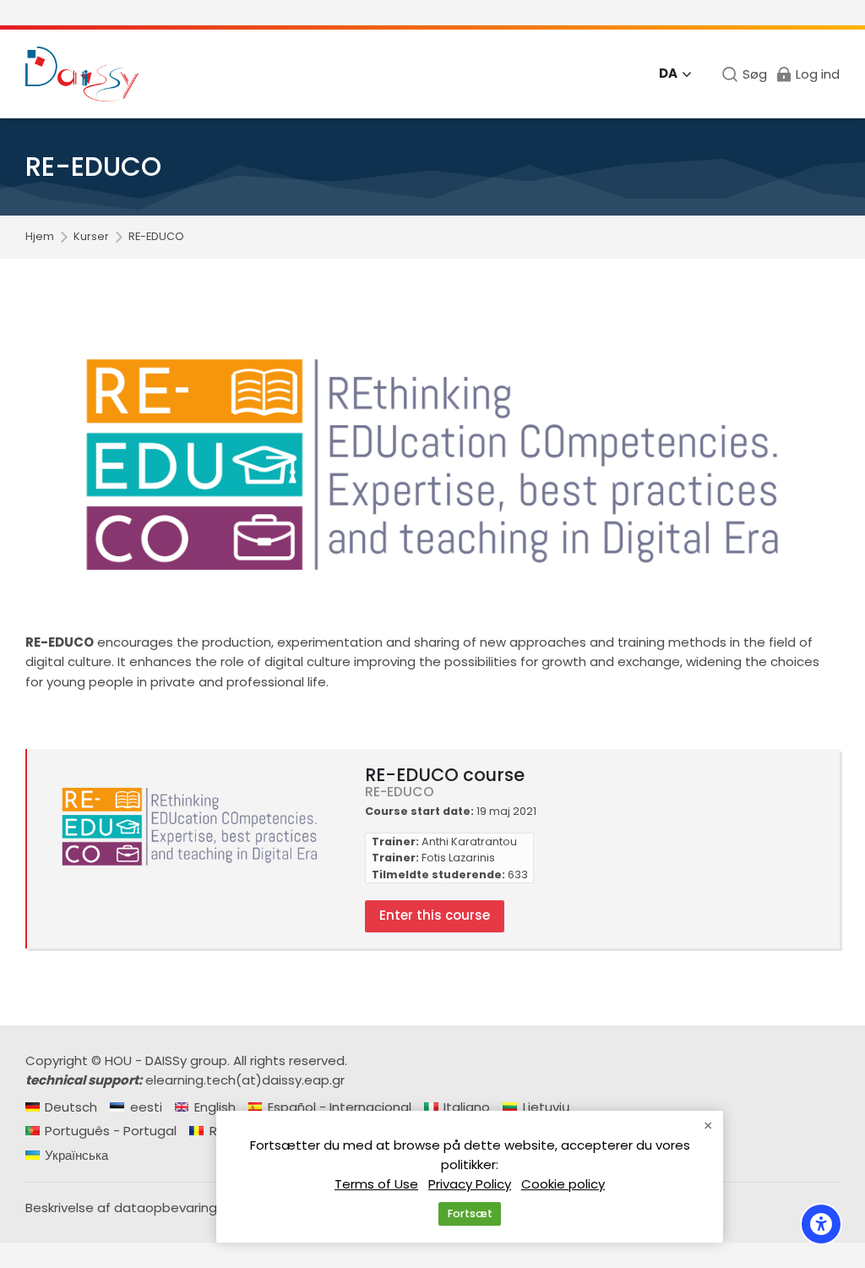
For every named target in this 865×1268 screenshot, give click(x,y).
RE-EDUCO (156, 237)
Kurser (91, 237)
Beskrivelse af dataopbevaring (121, 1207)
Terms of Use (376, 1184)
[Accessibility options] (821, 1224)
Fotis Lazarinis (458, 857)
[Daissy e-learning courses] (82, 73)
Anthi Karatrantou (469, 841)
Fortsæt (470, 1213)
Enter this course (434, 915)
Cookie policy (563, 1184)
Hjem (39, 237)
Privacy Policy (469, 1184)
